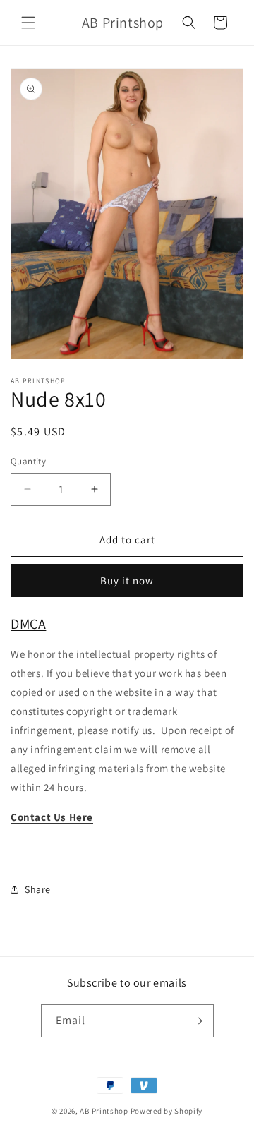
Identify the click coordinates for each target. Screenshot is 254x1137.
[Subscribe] (197, 1020)
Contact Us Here (52, 817)
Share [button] (38, 889)
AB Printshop (104, 1111)
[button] (28, 22)
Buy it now (127, 580)
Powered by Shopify (167, 1111)
